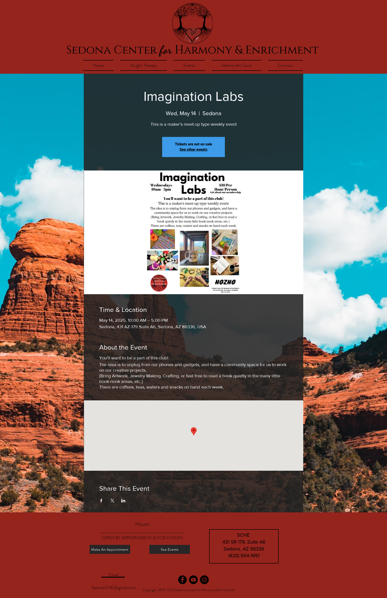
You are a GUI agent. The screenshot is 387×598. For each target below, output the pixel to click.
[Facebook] (182, 579)
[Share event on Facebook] (101, 500)
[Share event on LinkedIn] (123, 500)
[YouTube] (193, 579)
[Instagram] (204, 579)
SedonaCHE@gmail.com (113, 587)
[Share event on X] (112, 500)
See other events (193, 149)
